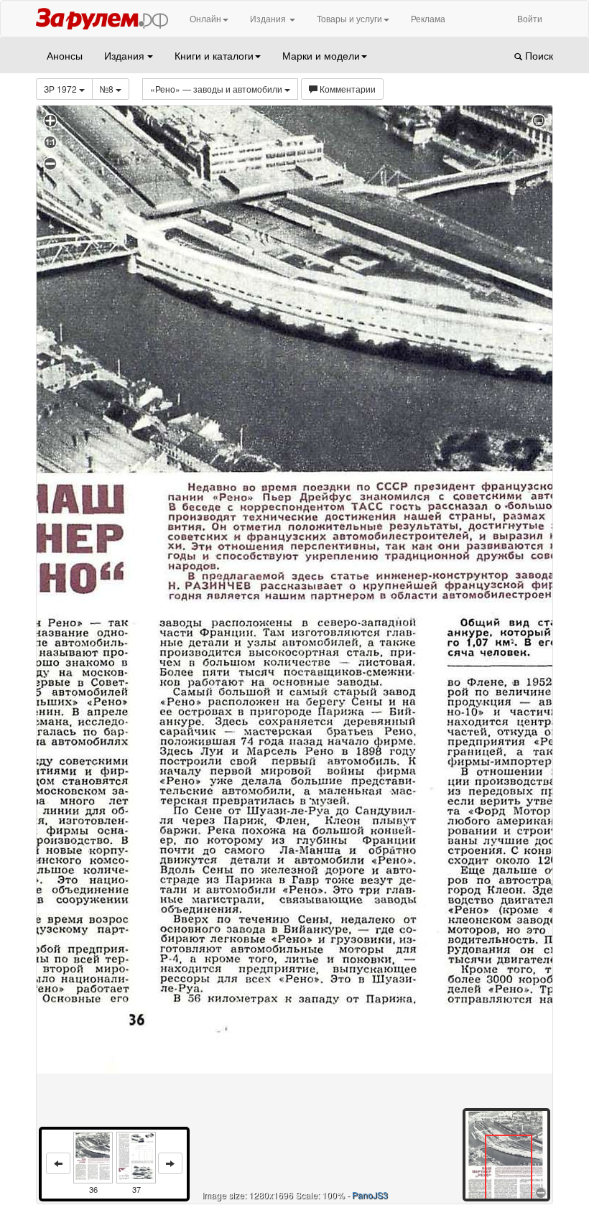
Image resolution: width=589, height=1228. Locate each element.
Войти (529, 18)
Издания (269, 18)
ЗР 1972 (61, 89)
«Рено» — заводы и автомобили (217, 89)
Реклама (428, 18)
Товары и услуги (349, 18)
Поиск (537, 55)
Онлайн (205, 18)
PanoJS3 (370, 1195)
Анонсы (65, 55)
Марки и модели (321, 55)
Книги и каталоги (214, 55)
